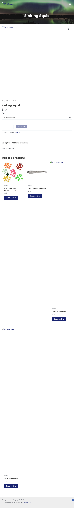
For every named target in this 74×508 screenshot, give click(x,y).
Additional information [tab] (20, 143)
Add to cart (21, 126)
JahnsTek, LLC (27, 503)
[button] (68, 29)
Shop (3, 101)
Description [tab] (6, 143)
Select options (11, 198)
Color (4, 113)
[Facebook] (73, 499)
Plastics (8, 101)
